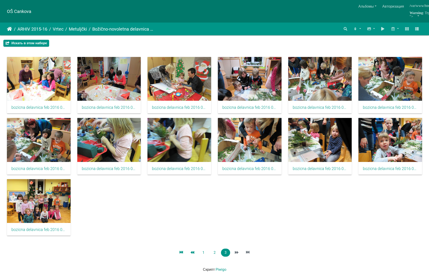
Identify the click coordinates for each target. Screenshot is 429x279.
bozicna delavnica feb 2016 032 (109, 107)
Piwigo (221, 269)
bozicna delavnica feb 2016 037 (38, 168)
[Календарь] (395, 29)
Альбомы (366, 6)
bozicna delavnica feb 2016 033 (179, 107)
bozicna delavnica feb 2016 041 (320, 168)
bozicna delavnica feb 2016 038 (109, 168)
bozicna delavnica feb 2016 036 (390, 107)
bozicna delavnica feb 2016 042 (390, 168)
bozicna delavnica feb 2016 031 (38, 107)
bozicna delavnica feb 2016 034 (249, 107)
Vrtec (58, 29)
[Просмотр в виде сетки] (407, 29)
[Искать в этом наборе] (345, 29)
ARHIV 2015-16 (32, 29)
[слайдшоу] (383, 29)
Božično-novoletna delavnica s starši (123, 29)
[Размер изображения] (371, 29)
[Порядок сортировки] (357, 29)
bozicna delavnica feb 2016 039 (179, 168)
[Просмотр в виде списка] (417, 29)
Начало (9, 29)
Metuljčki (78, 29)
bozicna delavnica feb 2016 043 (38, 229)
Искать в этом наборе (29, 43)
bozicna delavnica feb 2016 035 (320, 107)
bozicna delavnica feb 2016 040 (249, 168)
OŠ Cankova (19, 11)
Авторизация (393, 6)
